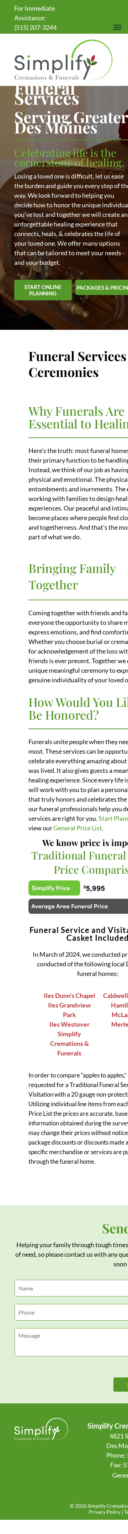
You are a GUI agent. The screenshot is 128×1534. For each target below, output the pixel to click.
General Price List (77, 828)
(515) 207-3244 (35, 27)
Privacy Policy (105, 1512)
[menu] (117, 27)
